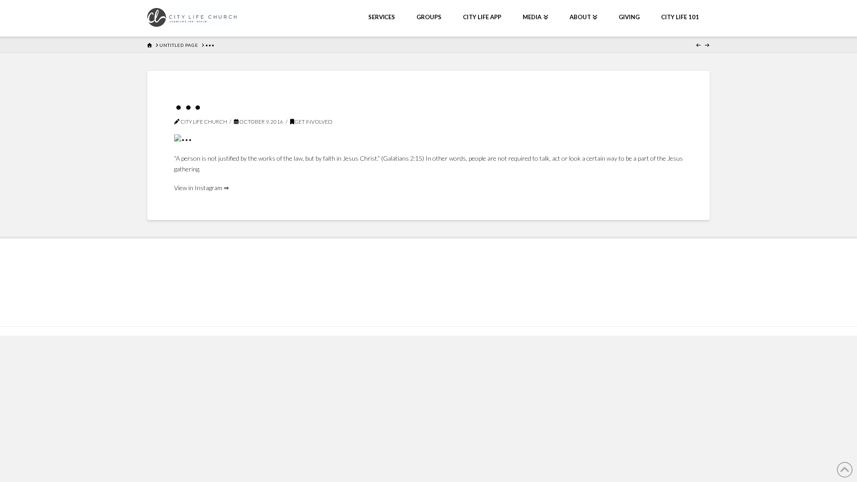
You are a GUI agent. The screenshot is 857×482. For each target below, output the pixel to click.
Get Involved (313, 121)
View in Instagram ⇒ (201, 187)
